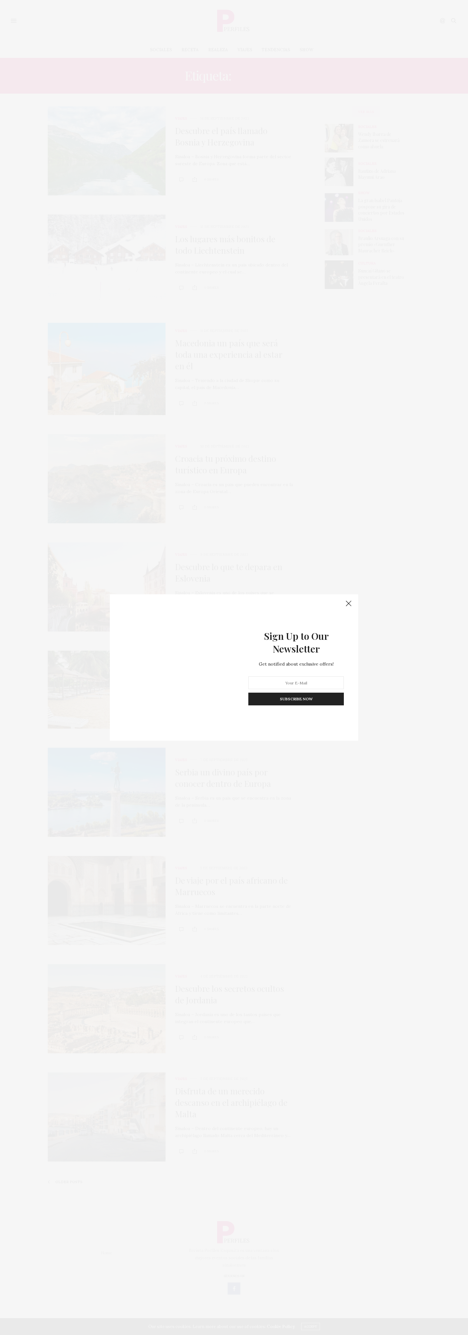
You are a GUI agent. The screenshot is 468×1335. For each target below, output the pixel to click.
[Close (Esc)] (348, 603)
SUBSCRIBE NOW (296, 698)
